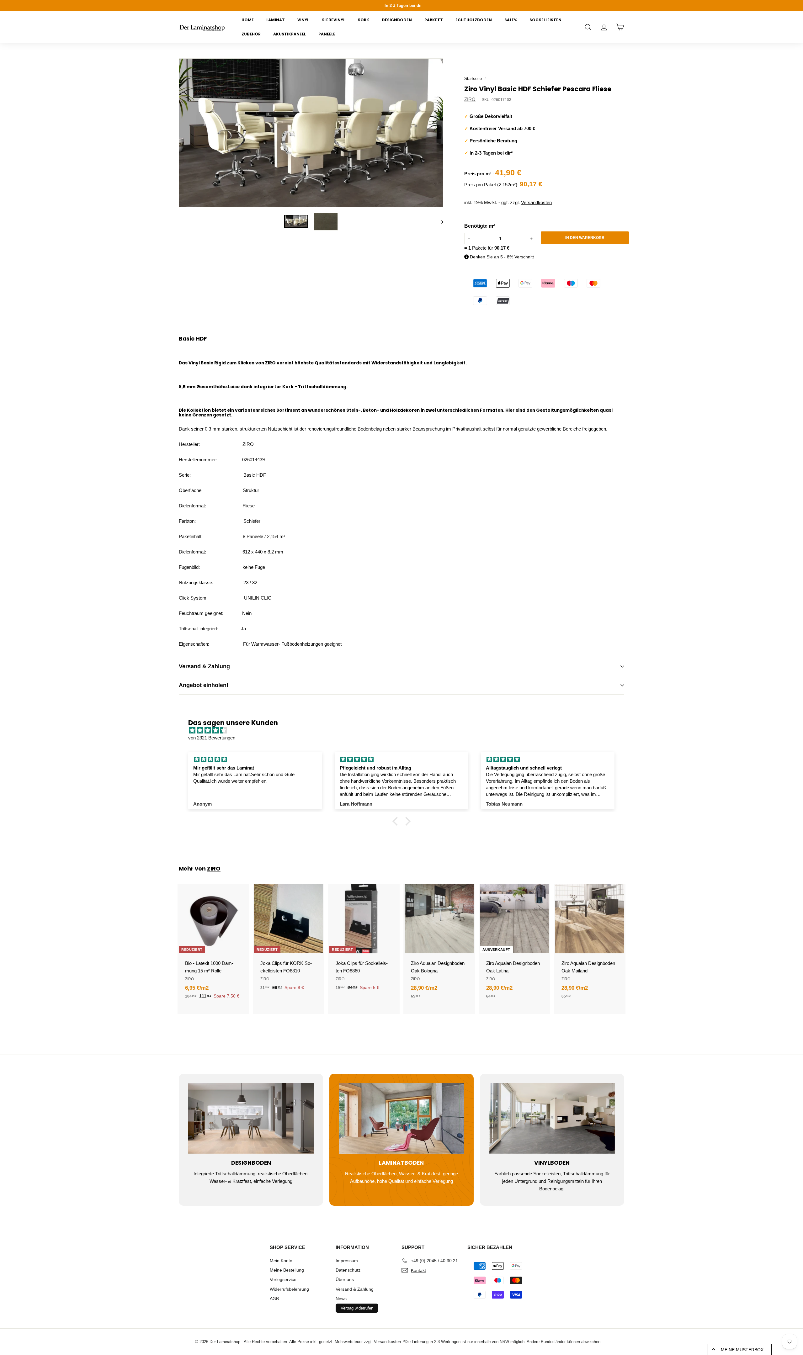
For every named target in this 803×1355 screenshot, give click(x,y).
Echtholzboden (473, 20)
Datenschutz (348, 1270)
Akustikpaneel (289, 34)
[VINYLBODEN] (552, 1118)
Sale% (510, 20)
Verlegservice (283, 1279)
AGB (274, 1298)
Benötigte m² (479, 226)
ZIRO (470, 99)
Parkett (433, 20)
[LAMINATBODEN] (401, 1118)
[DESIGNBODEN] (251, 1118)
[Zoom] (311, 133)
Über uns (345, 1279)
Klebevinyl (333, 20)
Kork (363, 20)
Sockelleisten (545, 20)
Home (248, 20)
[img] (404, 730)
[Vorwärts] (439, 221)
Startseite (473, 78)
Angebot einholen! (203, 685)
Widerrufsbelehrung (289, 1289)
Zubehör (251, 34)
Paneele (326, 34)
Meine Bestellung (287, 1270)
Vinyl (303, 20)
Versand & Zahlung (204, 666)
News (341, 1298)
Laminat (275, 20)
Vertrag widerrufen (357, 1308)
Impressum (347, 1260)
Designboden (397, 20)
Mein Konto (281, 1260)
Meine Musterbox (742, 1349)
